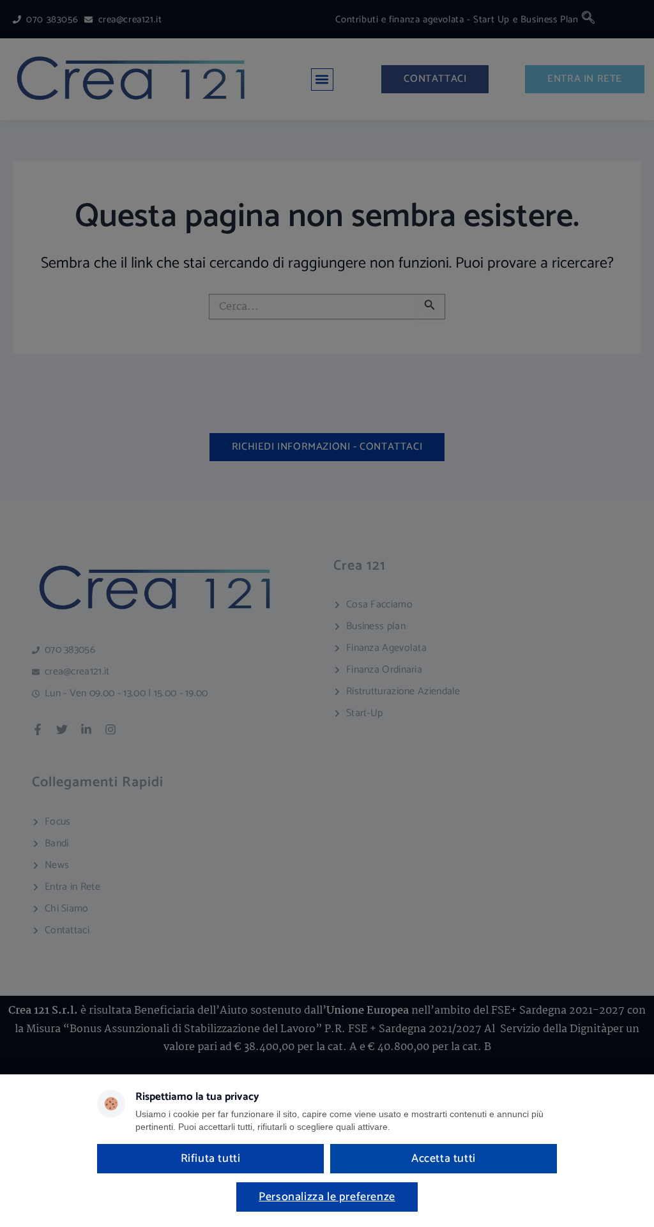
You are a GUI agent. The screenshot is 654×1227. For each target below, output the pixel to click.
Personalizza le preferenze (327, 1197)
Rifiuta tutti (211, 1158)
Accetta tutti (443, 1158)
